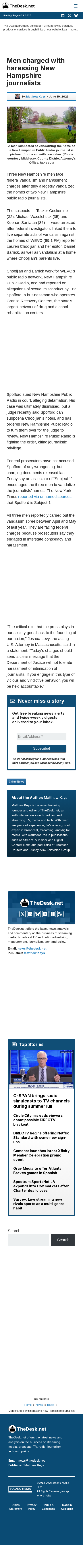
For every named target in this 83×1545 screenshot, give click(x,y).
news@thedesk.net (32, 948)
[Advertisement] (44, 353)
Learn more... (70, 29)
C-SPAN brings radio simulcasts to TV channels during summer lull (41, 1101)
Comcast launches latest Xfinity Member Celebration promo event (41, 1155)
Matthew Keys (36, 96)
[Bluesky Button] (38, 914)
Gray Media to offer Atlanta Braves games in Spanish (37, 1170)
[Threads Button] (45, 914)
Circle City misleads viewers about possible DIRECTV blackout (38, 1119)
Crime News (16, 781)
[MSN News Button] (53, 914)
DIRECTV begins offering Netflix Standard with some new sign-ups (41, 1137)
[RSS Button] (60, 914)
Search (14, 1231)
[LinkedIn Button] (30, 914)
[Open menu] (76, 6)
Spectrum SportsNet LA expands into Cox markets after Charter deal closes (41, 1186)
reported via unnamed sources (44, 496)
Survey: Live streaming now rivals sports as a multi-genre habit (38, 1203)
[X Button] (22, 914)
